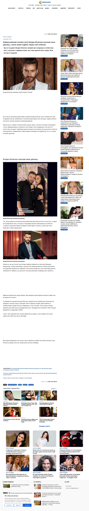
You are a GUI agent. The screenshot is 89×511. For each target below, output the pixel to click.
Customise (9, 505)
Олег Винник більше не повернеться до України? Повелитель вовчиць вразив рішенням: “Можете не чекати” (71, 123)
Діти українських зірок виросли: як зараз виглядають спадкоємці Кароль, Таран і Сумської (17, 476)
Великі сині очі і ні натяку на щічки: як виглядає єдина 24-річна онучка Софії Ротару (44, 451)
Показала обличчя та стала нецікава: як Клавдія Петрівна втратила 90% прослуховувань (71, 451)
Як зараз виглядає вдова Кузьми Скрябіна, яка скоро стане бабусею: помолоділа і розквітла (43, 476)
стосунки (31, 384)
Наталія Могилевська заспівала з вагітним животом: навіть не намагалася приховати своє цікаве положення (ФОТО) (71, 198)
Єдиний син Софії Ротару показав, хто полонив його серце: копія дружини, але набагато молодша (70, 51)
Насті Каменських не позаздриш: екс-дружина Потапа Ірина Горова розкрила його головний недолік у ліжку (72, 148)
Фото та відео (7, 36)
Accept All (27, 505)
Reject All (18, 505)
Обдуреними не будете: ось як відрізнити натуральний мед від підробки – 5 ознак (51, 503)
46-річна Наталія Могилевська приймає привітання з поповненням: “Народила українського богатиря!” (71, 99)
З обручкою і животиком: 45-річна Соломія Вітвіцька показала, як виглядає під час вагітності (16, 451)
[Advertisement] (44, 21)
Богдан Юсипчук (12, 384)
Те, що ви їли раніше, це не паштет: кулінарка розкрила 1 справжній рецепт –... (51, 494)
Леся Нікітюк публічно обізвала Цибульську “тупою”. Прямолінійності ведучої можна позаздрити (71, 173)
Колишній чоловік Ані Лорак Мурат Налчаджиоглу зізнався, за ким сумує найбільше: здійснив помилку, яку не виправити (71, 224)
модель (25, 384)
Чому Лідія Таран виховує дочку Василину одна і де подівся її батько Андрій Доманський (72, 75)
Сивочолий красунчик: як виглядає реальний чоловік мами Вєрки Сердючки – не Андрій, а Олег (70, 476)
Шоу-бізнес (64, 56)
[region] (18, 501)
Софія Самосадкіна (52, 34)
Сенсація (29, 378)
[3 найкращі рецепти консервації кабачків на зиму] (6, 486)
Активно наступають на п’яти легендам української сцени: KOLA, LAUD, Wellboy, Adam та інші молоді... (52, 486)
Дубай (19, 384)
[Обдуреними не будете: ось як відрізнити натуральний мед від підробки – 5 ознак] (37, 503)
